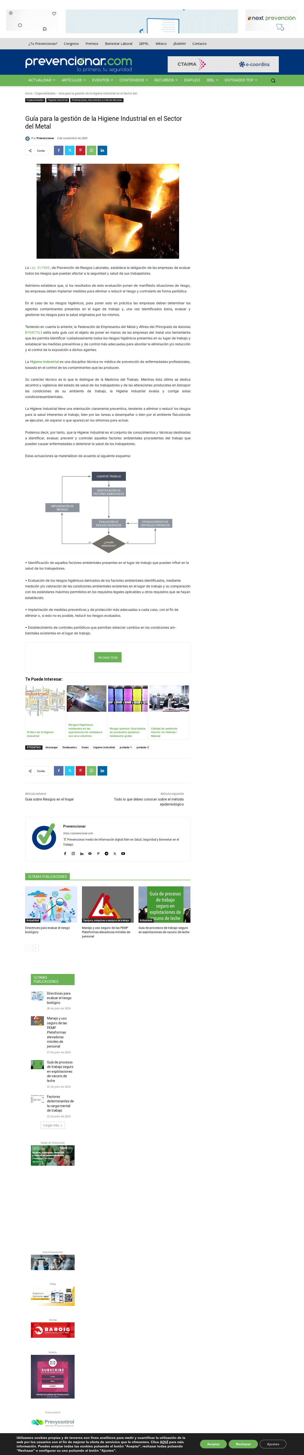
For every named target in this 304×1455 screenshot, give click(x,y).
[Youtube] (123, 852)
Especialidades (45, 93)
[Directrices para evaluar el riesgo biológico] (51, 904)
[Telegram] (106, 852)
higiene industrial (104, 747)
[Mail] (90, 852)
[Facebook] (58, 150)
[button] (273, 80)
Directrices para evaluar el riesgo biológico (59, 998)
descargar (51, 747)
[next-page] (36, 948)
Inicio (28, 93)
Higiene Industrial (58, 100)
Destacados (69, 747)
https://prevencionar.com (78, 833)
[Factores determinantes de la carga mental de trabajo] (37, 1099)
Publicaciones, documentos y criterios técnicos (97, 100)
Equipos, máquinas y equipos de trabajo (106, 920)
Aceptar (213, 1444)
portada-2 (143, 747)
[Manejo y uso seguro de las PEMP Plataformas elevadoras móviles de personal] (108, 904)
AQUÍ (164, 1442)
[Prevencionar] (78, 64)
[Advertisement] (66, 1206)
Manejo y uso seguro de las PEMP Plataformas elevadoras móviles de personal (106, 932)
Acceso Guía (108, 657)
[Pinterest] (80, 150)
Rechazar (243, 1444)
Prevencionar (45, 138)
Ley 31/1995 (40, 268)
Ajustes (273, 1444)
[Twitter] (69, 150)
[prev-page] (28, 948)
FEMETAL (33, 332)
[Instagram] (73, 852)
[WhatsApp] (91, 150)
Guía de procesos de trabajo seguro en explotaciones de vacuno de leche (60, 1071)
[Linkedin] (102, 150)
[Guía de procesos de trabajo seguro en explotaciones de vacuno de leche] (164, 904)
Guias (85, 747)
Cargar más (51, 1125)
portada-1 (126, 747)
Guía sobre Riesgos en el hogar (49, 799)
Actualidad (33, 920)
